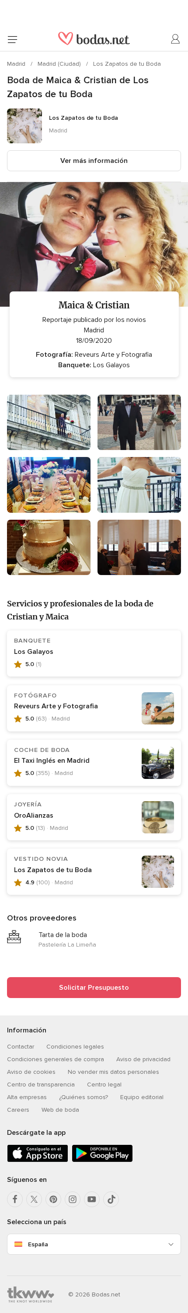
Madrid (17, 64)
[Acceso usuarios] (176, 39)
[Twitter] (34, 1199)
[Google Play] (102, 1160)
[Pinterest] (53, 1199)
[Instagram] (72, 1199)
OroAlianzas (33, 815)
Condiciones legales (75, 1046)
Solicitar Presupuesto (94, 987)
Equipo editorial (142, 1097)
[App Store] (37, 1160)
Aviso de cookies (31, 1072)
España (38, 1244)
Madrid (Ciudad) (60, 64)
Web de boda (60, 1109)
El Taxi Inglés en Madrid (52, 760)
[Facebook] (15, 1199)
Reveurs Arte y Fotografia (56, 706)
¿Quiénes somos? (83, 1097)
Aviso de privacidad (143, 1059)
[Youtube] (92, 1199)
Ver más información (94, 160)
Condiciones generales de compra (55, 1059)
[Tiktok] (111, 1199)
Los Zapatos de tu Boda (127, 64)
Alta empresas (27, 1097)
